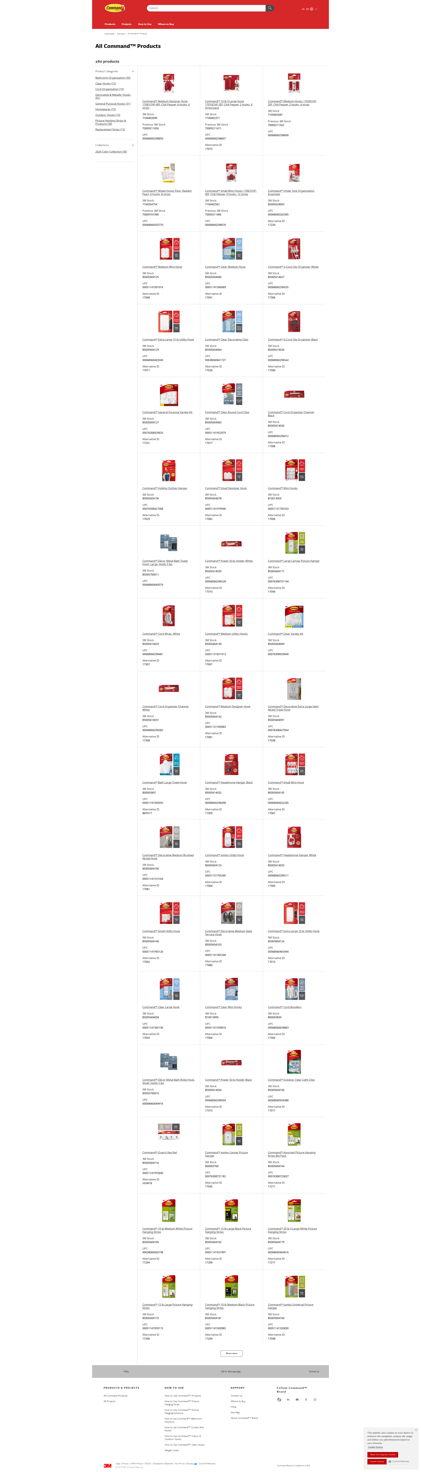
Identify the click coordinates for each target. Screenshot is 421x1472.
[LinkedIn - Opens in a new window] (288, 1399)
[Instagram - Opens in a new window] (314, 1399)
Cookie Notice (375, 1447)
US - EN (305, 9)
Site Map (235, 1412)
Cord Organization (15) (109, 89)
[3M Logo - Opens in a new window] (115, 8)
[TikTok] (279, 1399)
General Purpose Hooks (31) (112, 104)
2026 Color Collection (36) (111, 151)
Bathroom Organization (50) (112, 78)
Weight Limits (172, 1450)
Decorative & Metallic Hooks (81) (113, 96)
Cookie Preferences (207, 1464)
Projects (126, 24)
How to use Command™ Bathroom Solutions (183, 1420)
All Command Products (115, 1395)
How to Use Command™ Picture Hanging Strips (182, 1402)
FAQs (126, 1371)
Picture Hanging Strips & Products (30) (110, 122)
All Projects (109, 1401)
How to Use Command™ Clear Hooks (184, 1444)
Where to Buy (166, 24)
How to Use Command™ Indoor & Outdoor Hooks (183, 1437)
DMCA (148, 1464)
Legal (118, 1464)
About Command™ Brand (244, 1418)
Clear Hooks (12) (105, 83)
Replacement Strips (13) (110, 129)
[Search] (270, 8)
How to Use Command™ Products (183, 1395)
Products (110, 24)
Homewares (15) (105, 109)
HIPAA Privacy (137, 1464)
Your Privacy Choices (184, 1464)
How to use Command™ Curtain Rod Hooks (184, 1428)
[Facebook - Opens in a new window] (306, 1399)
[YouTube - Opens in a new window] (297, 1399)
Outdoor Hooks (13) (107, 115)
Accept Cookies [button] (377, 1462)
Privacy (125, 1464)
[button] (399, 1461)
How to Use (144, 24)
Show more (231, 1353)
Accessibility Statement (163, 1464)
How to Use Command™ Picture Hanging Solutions (182, 1411)
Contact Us (314, 1371)
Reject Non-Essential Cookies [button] (382, 1455)
